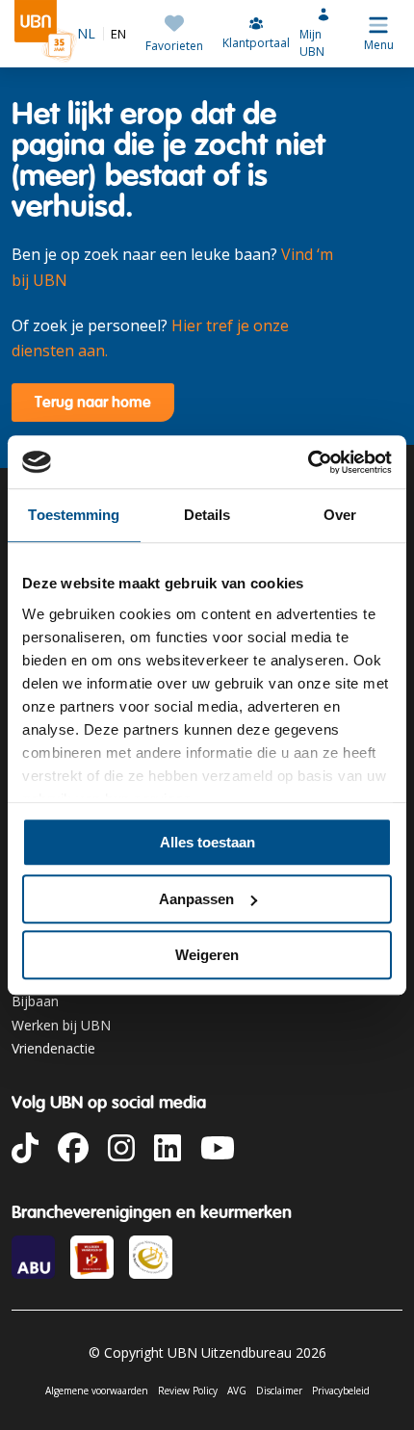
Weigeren (207, 955)
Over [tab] (339, 515)
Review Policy (188, 1390)
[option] (115, 34)
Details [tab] (207, 515)
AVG (236, 1390)
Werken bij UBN (61, 1025)
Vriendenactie (53, 1048)
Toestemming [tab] (73, 515)
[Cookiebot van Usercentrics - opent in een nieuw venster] (307, 462)
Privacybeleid (341, 1390)
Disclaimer (279, 1390)
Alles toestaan (207, 842)
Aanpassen (196, 899)
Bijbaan (35, 1001)
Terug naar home (93, 402)
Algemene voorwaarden (96, 1390)
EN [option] (118, 34)
